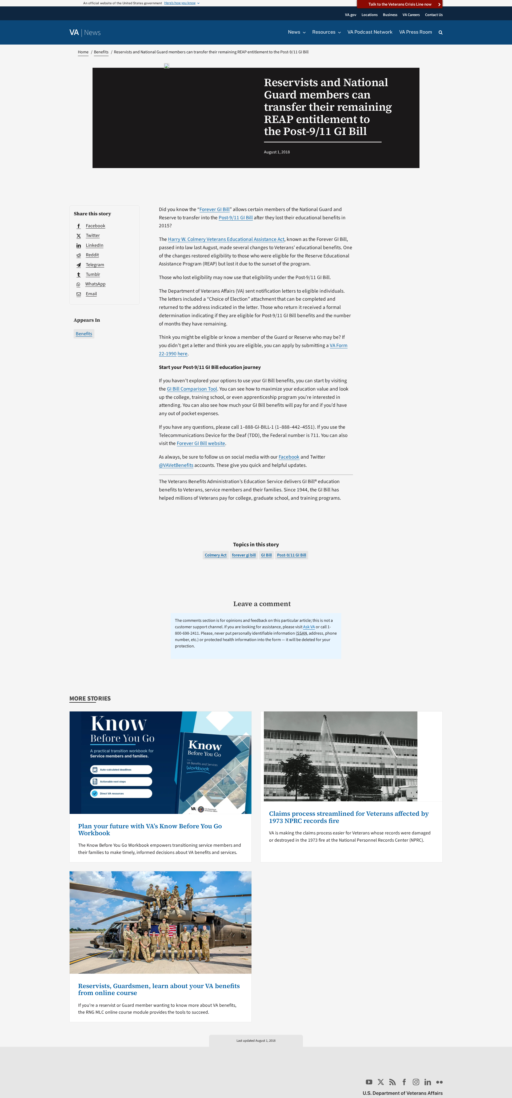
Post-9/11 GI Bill (236, 217)
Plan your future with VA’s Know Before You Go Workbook (150, 829)
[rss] (392, 1082)
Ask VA (309, 627)
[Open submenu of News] (303, 32)
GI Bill (266, 555)
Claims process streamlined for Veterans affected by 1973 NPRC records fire (349, 817)
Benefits (84, 334)
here (182, 353)
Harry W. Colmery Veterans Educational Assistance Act (226, 239)
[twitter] (381, 1082)
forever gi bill (244, 555)
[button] (441, 32)
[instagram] (416, 1082)
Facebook (289, 457)
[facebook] (404, 1082)
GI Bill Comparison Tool (192, 389)
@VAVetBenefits (176, 465)
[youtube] (369, 1082)
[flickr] (439, 1082)
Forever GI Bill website (201, 443)
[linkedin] (428, 1082)
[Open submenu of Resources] (338, 32)
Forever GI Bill (214, 209)
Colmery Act (216, 555)
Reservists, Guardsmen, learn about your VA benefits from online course (159, 989)
